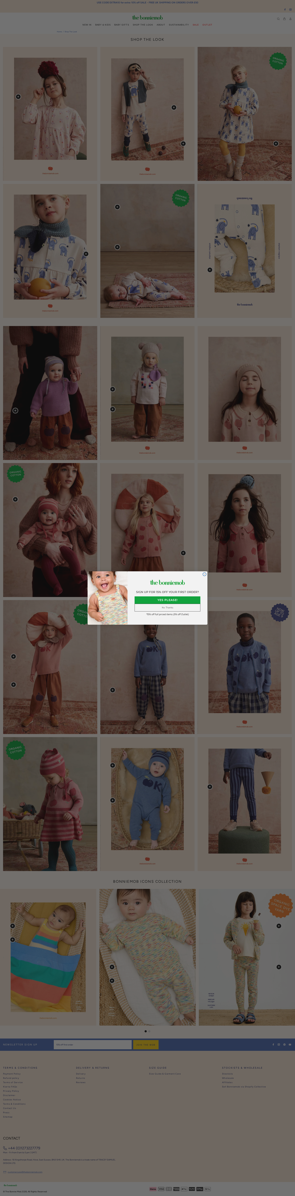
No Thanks (167, 607)
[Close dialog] (204, 574)
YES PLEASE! (167, 600)
